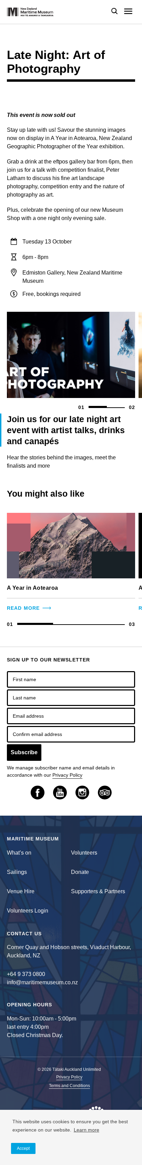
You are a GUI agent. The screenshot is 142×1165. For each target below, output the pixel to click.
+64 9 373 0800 (26, 974)
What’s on (19, 853)
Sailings (17, 872)
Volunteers (84, 853)
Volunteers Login (27, 911)
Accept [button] (23, 1148)
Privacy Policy (67, 775)
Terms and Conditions (69, 1086)
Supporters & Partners (98, 891)
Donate (80, 872)
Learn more (86, 1130)
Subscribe (24, 752)
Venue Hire (20, 891)
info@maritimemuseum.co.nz (42, 982)
